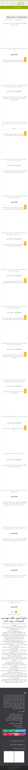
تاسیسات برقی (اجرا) (8, 19)
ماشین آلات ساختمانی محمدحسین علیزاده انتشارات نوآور (14, 453)
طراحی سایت (16, 768)
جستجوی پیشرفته (23, 17)
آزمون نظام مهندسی (18, 19)
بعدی (12, 612)
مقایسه (19, 52)
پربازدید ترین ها (11, 17)
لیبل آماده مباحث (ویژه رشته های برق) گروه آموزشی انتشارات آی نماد (14, 416)
